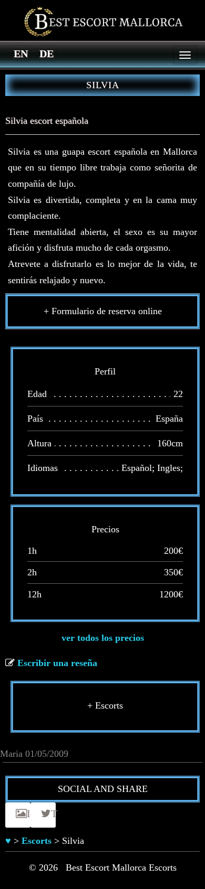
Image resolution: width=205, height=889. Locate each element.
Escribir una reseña (57, 663)
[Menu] (185, 55)
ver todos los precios (103, 638)
